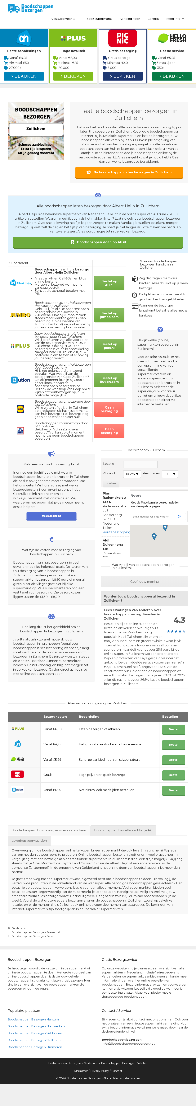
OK (179, 516)
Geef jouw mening (144, 581)
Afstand (109, 473)
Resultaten (151, 473)
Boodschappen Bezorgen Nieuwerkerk (36, 1026)
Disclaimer (81, 1071)
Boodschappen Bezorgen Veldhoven (35, 1033)
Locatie (108, 464)
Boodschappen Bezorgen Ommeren (35, 1047)
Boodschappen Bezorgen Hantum (33, 1019)
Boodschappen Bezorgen (64, 1063)
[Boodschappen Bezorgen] (31, 8)
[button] (165, 528)
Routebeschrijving (117, 532)
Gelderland (19, 928)
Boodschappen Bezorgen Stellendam (35, 1040)
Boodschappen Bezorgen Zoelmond (36, 932)
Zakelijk (153, 19)
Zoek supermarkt (99, 19)
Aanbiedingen (130, 19)
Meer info (173, 19)
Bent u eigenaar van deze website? (150, 516)
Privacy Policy (99, 1071)
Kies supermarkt (63, 19)
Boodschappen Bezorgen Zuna (32, 936)
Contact (116, 1071)
